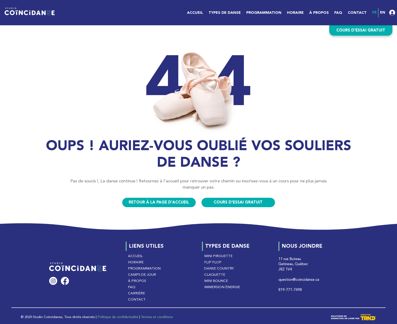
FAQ (131, 287)
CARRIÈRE (136, 293)
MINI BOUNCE (216, 281)
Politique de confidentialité (117, 317)
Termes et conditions (157, 317)
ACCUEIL (135, 256)
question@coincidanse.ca (298, 280)
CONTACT (137, 299)
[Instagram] (53, 281)
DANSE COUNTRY (219, 268)
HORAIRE (136, 262)
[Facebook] (65, 281)
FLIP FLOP (212, 262)
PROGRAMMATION (144, 268)
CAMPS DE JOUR (142, 275)
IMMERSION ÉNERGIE (222, 287)
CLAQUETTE (214, 275)
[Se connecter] (387, 12)
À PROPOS (137, 281)
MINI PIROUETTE (218, 256)
